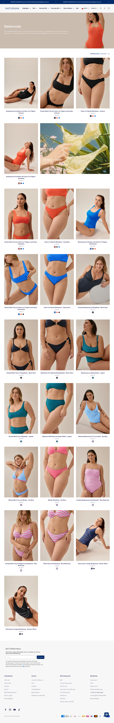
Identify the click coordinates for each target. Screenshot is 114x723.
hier (78, 378)
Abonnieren (74, 367)
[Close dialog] (89, 342)
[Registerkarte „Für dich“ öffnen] (106, 714)
